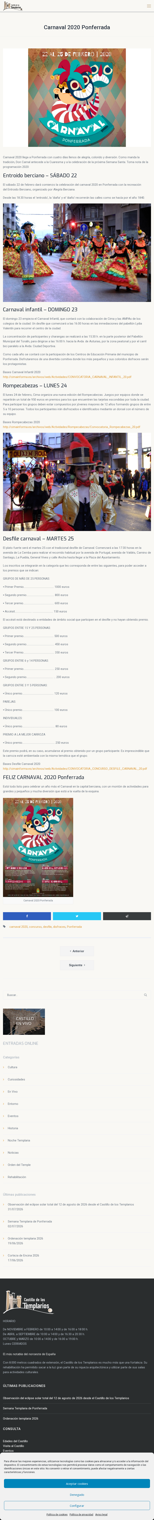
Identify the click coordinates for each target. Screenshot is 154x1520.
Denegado (77, 1495)
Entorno (13, 1104)
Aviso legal (101, 1514)
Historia (13, 1128)
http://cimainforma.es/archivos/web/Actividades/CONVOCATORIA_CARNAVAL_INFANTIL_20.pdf (67, 377)
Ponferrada (74, 927)
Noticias (13, 1152)
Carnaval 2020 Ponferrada (77, 27)
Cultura (12, 1067)
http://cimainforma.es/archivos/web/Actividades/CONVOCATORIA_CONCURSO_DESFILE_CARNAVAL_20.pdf (75, 769)
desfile (47, 927)
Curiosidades (16, 1079)
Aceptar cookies (77, 1484)
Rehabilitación (17, 1177)
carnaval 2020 (18, 927)
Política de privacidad (81, 1514)
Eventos (13, 1116)
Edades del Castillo (15, 1441)
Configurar (77, 1506)
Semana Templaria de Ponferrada (30, 1221)
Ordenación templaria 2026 (25, 1238)
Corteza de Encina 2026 (23, 1255)
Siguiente (75, 965)
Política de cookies (57, 1514)
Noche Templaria (19, 1140)
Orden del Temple (19, 1165)
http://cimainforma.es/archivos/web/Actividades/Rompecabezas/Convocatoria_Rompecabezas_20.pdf (71, 427)
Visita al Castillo (13, 1446)
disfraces (59, 927)
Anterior (78, 951)
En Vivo (13, 1091)
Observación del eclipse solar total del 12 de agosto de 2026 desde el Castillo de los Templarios (71, 1204)
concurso (35, 927)
